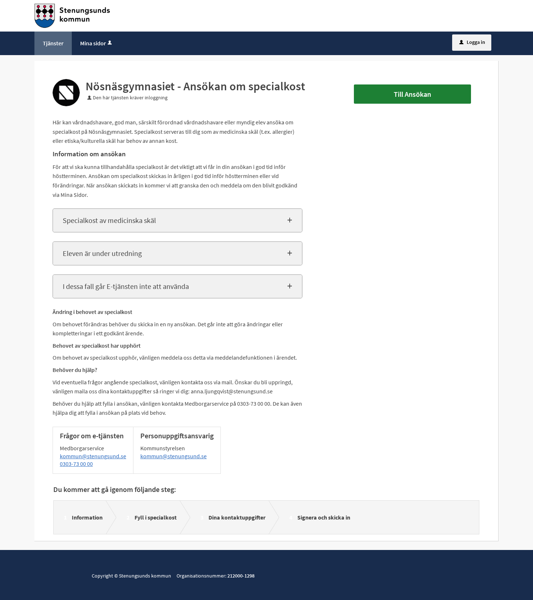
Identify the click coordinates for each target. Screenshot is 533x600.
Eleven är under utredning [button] (102, 253)
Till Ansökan (412, 94)
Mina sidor (93, 43)
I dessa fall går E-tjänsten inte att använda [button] (126, 286)
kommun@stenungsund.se (93, 456)
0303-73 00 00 (76, 463)
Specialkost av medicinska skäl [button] (109, 220)
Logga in (472, 42)
